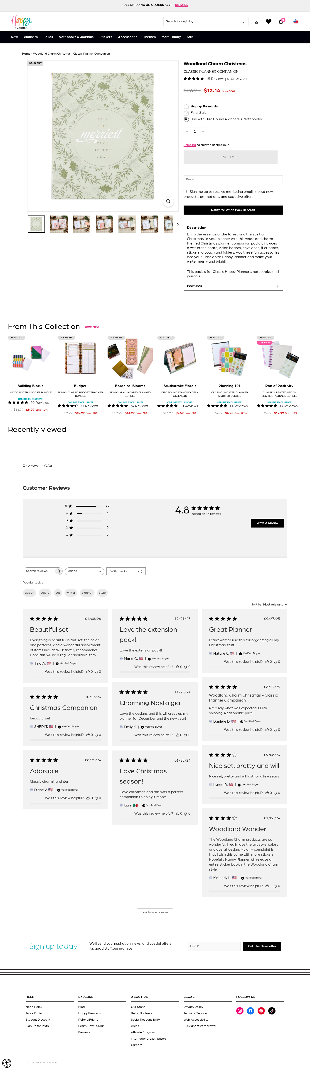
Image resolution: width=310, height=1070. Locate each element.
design (29, 592)
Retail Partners (142, 1013)
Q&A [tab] (48, 466)
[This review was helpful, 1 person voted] (267, 886)
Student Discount (38, 1019)
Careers (136, 1045)
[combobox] (84, 571)
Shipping (190, 145)
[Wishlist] (268, 21)
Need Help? (34, 1007)
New (14, 37)
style (102, 592)
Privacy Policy (193, 1007)
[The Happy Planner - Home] (21, 21)
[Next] (176, 224)
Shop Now (91, 326)
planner (87, 592)
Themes (149, 37)
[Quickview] (46, 373)
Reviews (84, 1032)
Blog (81, 1007)
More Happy (171, 37)
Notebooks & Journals (76, 37)
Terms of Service (195, 1013)
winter (70, 592)
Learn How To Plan (91, 1026)
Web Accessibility (196, 1019)
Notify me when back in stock (233, 210)
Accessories (127, 37)
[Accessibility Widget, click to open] (6, 1063)
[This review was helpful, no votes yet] (88, 671)
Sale (190, 37)
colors (45, 592)
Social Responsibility (145, 1019)
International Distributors (149, 1038)
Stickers (105, 37)
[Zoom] (102, 136)
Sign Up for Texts (37, 1026)
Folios (48, 37)
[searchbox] (38, 571)
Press (135, 1026)
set (58, 592)
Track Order (34, 1013)
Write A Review (267, 523)
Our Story (138, 1007)
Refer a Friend (88, 1019)
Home (26, 53)
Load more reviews (154, 912)
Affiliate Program (143, 1032)
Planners (31, 37)
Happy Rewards (89, 1013)
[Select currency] (296, 21)
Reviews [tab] (30, 466)
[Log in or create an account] (256, 21)
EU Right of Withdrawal (200, 1026)
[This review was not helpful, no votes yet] (96, 671)
